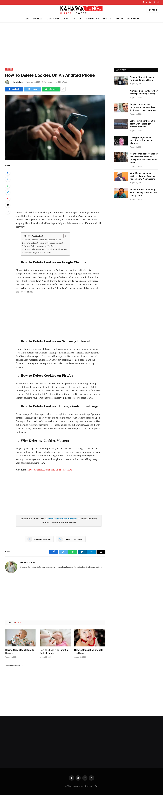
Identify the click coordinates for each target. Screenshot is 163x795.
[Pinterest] (7, 198)
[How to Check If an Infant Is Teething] (89, 637)
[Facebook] (7, 172)
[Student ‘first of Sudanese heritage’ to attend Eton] (121, 80)
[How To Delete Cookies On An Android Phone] (55, 127)
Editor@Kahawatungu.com (63, 518)
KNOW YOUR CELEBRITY (57, 19)
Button (153, 10)
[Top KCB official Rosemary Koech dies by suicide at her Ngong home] (121, 193)
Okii (96, 786)
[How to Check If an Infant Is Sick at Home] (55, 637)
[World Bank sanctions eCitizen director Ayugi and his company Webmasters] (121, 176)
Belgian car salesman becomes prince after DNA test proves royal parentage (143, 107)
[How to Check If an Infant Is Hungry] (20, 637)
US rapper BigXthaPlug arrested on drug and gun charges (142, 140)
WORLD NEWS (133, 19)
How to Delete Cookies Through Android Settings (45, 249)
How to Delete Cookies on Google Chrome (42, 239)
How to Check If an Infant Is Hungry (19, 651)
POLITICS (77, 19)
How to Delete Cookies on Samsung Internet (43, 243)
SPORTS (107, 19)
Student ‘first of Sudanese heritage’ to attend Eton (142, 78)
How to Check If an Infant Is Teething (88, 651)
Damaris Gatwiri (18, 82)
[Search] (158, 2)
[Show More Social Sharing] (63, 89)
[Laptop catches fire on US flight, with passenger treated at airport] (121, 124)
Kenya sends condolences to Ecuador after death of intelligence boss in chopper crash (144, 158)
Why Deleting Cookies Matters (37, 252)
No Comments (49, 82)
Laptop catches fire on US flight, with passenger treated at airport (142, 124)
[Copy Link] (7, 211)
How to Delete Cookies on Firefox (39, 246)
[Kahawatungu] (81, 10)
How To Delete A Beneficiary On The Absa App (50, 469)
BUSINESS (37, 19)
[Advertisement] (81, 44)
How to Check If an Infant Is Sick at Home (54, 651)
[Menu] (5, 10)
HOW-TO (119, 19)
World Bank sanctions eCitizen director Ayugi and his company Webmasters (143, 176)
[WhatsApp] (7, 185)
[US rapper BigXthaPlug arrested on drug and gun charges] (121, 140)
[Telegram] (7, 192)
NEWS (26, 19)
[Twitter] (7, 179)
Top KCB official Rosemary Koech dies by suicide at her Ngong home (143, 192)
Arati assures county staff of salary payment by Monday (144, 92)
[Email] (7, 205)
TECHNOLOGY (92, 19)
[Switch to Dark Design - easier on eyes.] (154, 2)
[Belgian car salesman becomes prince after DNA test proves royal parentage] (121, 107)
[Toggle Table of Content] (64, 236)
